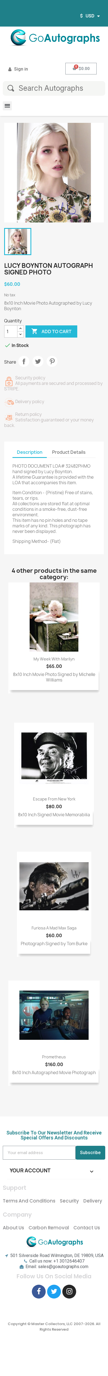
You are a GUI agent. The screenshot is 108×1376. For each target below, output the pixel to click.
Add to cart (51, 331)
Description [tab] (29, 452)
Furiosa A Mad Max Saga (54, 928)
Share (23, 361)
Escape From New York (54, 799)
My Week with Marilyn (54, 659)
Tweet (37, 361)
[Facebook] (39, 1292)
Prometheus (54, 1056)
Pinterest (52, 361)
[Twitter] (54, 1292)
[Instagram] (69, 1292)
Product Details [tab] (69, 452)
